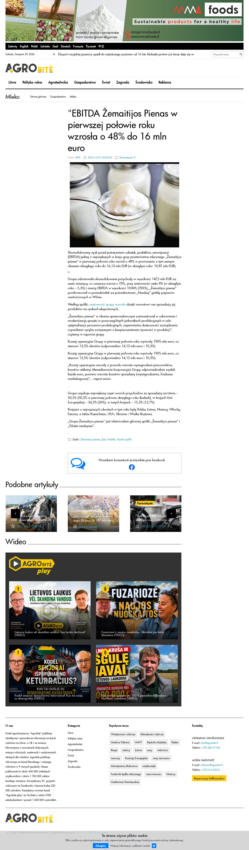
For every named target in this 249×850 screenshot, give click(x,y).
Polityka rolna (32, 82)
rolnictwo (162, 750)
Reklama (165, 82)
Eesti (55, 46)
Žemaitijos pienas (90, 439)
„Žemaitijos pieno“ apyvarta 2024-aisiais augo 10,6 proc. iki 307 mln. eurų (31, 520)
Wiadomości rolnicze (123, 734)
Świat (106, 82)
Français (78, 46)
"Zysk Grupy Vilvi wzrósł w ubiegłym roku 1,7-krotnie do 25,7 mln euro (154, 520)
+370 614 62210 (210, 769)
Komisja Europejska (136, 758)
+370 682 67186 (210, 747)
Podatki (111, 439)
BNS (78, 157)
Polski (34, 46)
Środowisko (143, 82)
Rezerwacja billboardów (209, 778)
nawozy (115, 758)
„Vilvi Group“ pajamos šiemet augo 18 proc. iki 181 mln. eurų (93, 518)
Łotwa (138, 750)
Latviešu (45, 46)
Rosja (114, 750)
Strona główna (38, 96)
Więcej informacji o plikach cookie (130, 845)
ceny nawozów (161, 758)
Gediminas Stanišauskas (125, 782)
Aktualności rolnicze (152, 734)
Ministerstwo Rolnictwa (124, 766)
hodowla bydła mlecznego (126, 774)
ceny (149, 750)
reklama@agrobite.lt (211, 765)
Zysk (103, 439)
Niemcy (170, 774)
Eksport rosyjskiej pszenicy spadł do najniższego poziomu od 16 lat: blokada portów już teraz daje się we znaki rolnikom (136, 54)
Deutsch (65, 46)
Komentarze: (127, 157)
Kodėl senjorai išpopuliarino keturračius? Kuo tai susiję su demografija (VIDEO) (49, 696)
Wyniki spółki (124, 439)
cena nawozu (153, 774)
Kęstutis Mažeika (156, 742)
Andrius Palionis (120, 742)
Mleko (73, 96)
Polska (175, 742)
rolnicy (126, 750)
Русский (91, 46)
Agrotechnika (58, 82)
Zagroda (122, 82)
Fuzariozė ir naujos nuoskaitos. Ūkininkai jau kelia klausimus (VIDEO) (133, 633)
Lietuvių (12, 46)
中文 (101, 46)
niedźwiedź (149, 766)
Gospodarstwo (85, 82)
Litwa (12, 82)
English (24, 46)
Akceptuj (101, 845)
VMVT (138, 742)
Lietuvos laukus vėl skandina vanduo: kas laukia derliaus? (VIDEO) (50, 633)
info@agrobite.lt (209, 743)
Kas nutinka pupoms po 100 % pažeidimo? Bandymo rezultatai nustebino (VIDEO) (134, 696)
